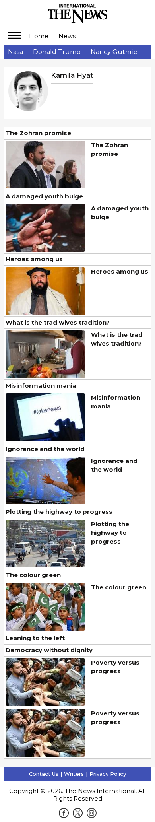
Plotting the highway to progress (59, 511)
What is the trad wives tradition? (58, 322)
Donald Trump (57, 52)
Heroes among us (34, 259)
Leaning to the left (35, 638)
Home (38, 36)
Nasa (15, 52)
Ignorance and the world (45, 449)
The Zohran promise (38, 133)
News (67, 36)
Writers (74, 774)
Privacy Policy (107, 774)
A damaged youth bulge (44, 196)
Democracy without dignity (49, 650)
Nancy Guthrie (114, 52)
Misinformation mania (41, 385)
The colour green (33, 575)
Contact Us (43, 774)
